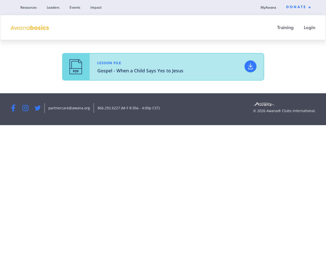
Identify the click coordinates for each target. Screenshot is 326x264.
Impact (96, 7)
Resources (28, 7)
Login (309, 27)
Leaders (53, 7)
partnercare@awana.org (69, 107)
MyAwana (268, 7)
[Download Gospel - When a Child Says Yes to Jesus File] (250, 66)
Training (285, 27)
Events (75, 7)
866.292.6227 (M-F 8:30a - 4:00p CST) (129, 107)
